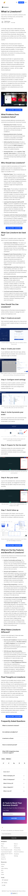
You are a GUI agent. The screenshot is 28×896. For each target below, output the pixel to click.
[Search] (17, 2)
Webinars (8, 758)
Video (3, 758)
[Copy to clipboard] (24, 763)
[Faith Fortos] (2, 22)
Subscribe (21, 2)
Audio (2, 874)
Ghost (20, 891)
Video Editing (4, 868)
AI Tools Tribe (8, 891)
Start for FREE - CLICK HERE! (14, 109)
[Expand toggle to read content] (25, 725)
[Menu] (26, 2)
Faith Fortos (7, 21)
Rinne (24, 891)
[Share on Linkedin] (14, 763)
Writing (3, 864)
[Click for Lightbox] (14, 334)
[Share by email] (19, 763)
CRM (2, 872)
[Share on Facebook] (8, 763)
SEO (2, 870)
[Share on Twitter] (3, 763)
